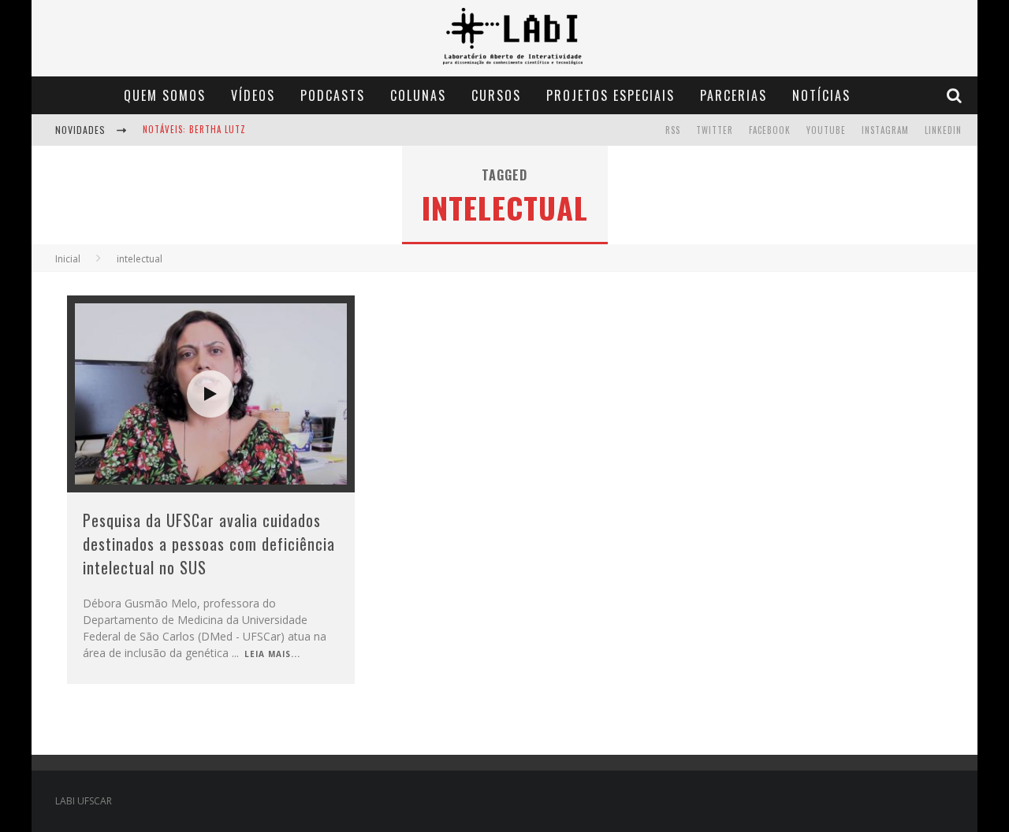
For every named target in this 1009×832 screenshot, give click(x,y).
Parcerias (733, 95)
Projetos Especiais (610, 95)
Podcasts (332, 95)
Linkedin (943, 130)
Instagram (885, 130)
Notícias (821, 95)
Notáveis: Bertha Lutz (194, 116)
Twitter (714, 130)
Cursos (496, 95)
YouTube (826, 130)
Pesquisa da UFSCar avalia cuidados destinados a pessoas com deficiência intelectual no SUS (209, 543)
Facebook (770, 130)
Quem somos (165, 95)
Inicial (67, 259)
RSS (672, 130)
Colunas (418, 95)
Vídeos (253, 95)
